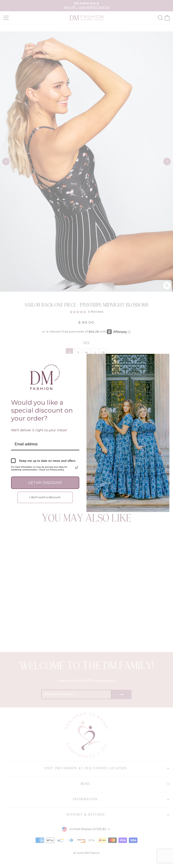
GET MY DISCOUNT (45, 483)
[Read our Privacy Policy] (76, 467)
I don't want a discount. (45, 497)
